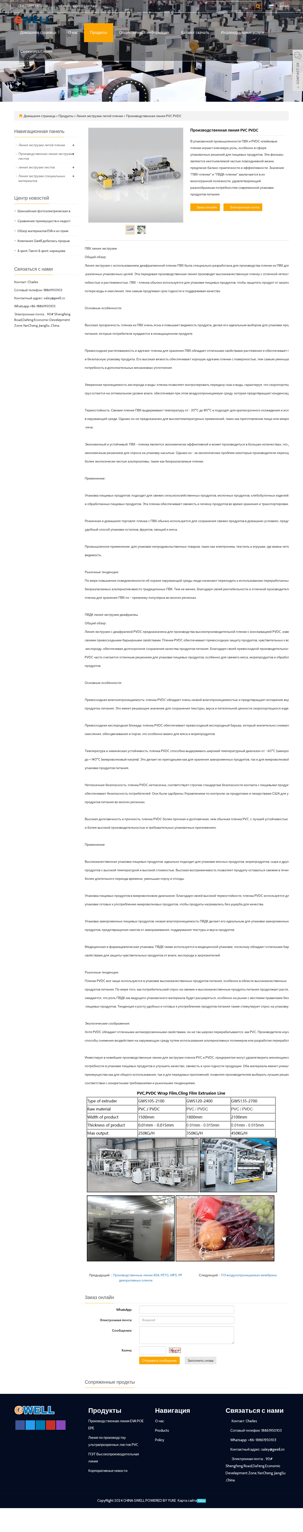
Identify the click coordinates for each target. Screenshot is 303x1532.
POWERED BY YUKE (161, 1500)
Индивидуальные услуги (242, 32)
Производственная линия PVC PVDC (153, 116)
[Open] (298, 71)
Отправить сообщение (159, 1360)
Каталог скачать (195, 32)
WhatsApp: (124, 1309)
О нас (73, 32)
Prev (94, 175)
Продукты (98, 32)
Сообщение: (122, 1330)
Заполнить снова (200, 1360)
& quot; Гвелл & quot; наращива (41, 251)
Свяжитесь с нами (36, 51)
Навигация (172, 1410)
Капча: (127, 1350)
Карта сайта (187, 1500)
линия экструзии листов (36, 167)
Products (162, 1430)
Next (177, 175)
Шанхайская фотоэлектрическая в (44, 211)
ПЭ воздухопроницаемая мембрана (249, 1275)
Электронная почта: (116, 1320)
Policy (159, 1440)
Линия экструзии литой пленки (100, 116)
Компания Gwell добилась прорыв (44, 241)
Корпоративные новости (107, 1471)
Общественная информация (144, 32)
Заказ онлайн (206, 207)
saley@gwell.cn (84, 6)
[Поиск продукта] (258, 6)
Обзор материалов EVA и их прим (43, 231)
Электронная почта (244, 207)
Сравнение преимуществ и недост (44, 221)
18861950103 (37, 6)
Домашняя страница (38, 32)
